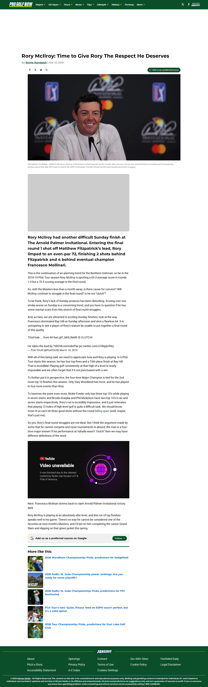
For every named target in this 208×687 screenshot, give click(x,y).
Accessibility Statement (41, 670)
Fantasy (129, 4)
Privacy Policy (76, 664)
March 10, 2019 (68, 350)
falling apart (102, 411)
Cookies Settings (107, 670)
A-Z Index (74, 670)
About (30, 658)
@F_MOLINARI (68, 337)
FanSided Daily (170, 658)
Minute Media (23, 678)
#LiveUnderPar (69, 346)
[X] (183, 4)
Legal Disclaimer (171, 664)
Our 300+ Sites (139, 658)
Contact (102, 658)
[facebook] (189, 4)
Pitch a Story (34, 664)
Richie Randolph (36, 62)
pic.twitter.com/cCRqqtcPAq (96, 346)
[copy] (46, 70)
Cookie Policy (138, 664)
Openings (74, 658)
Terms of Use (105, 664)
